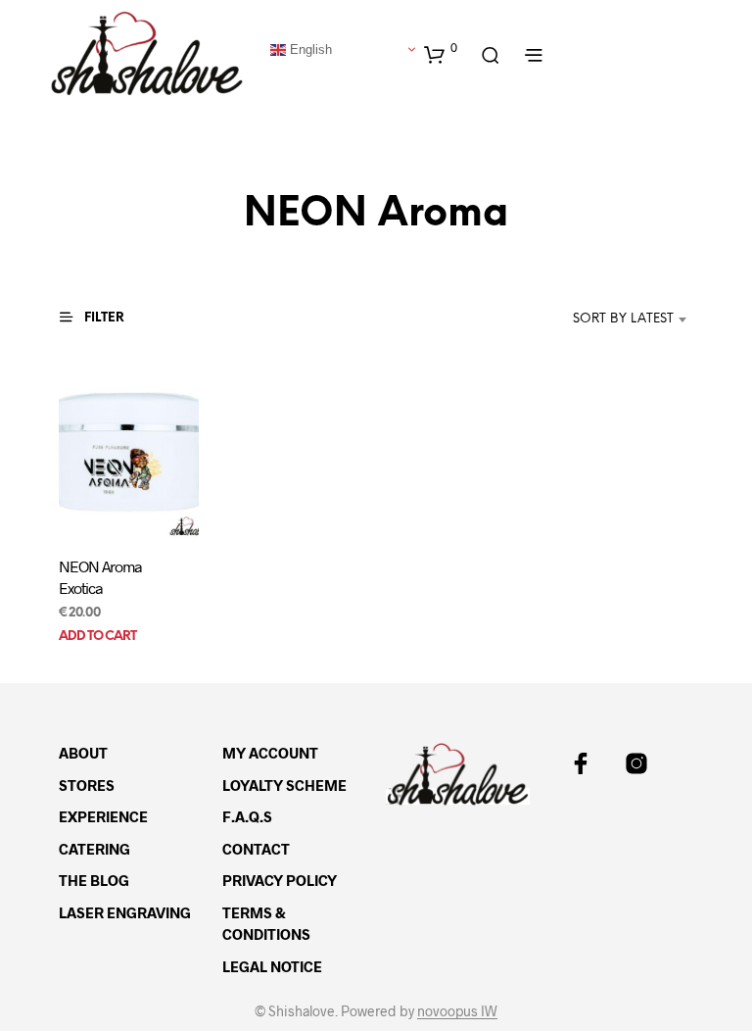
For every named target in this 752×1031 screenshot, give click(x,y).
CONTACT (256, 849)
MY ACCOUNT (270, 752)
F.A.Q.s (247, 816)
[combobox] (593, 319)
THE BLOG (94, 880)
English (309, 48)
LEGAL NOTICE (272, 966)
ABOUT (83, 752)
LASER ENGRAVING (125, 912)
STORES (87, 785)
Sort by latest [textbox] (623, 319)
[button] (440, 54)
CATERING (94, 849)
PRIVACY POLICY (279, 880)
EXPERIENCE (103, 816)
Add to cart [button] (97, 636)
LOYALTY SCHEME (284, 785)
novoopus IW (457, 1011)
